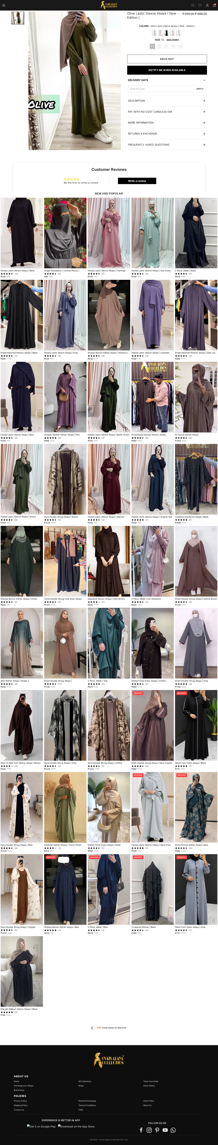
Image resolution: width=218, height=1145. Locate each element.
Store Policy (148, 1101)
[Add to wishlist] (115, 137)
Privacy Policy (20, 1101)
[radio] (154, 33)
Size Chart (173, 40)
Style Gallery (149, 1086)
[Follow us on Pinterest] (157, 1130)
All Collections (85, 1081)
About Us (147, 1105)
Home (16, 1081)
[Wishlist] (200, 5)
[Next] (115, 81)
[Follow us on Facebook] (141, 1130)
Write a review (137, 180)
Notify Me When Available (167, 70)
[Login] (207, 5)
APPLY (199, 88)
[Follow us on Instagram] (149, 1130)
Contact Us (19, 1110)
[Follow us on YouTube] (165, 1130)
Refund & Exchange (87, 1101)
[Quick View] (39, 264)
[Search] (193, 5)
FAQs (81, 1110)
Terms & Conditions (87, 1105)
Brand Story (19, 1090)
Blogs (81, 1086)
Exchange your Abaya (23, 1086)
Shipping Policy (21, 1105)
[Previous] (33, 81)
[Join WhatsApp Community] (173, 1130)
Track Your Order (150, 1081)
